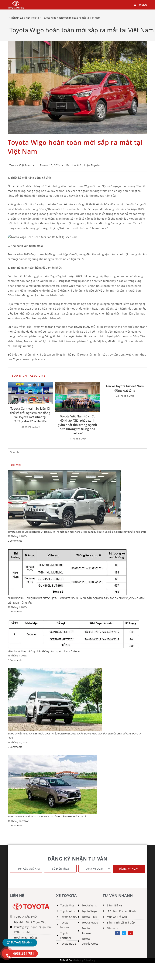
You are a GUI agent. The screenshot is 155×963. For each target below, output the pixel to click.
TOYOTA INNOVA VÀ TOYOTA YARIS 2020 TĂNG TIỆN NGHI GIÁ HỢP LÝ (47, 816)
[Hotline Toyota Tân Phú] (6, 953)
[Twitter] (124, 933)
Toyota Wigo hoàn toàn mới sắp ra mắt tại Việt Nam (71, 17)
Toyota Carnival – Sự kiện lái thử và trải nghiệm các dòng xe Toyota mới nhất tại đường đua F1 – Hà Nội (30, 414)
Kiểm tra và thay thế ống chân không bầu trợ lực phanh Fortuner (44, 651)
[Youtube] (130, 933)
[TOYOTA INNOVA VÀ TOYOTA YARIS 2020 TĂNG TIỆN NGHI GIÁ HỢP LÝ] (52, 784)
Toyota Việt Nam (20, 165)
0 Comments (15, 540)
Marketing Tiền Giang (84, 960)
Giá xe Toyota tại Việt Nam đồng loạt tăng (125, 388)
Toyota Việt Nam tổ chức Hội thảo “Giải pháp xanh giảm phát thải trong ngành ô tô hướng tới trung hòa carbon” (77, 424)
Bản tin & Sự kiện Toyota (83, 165)
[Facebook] (117, 933)
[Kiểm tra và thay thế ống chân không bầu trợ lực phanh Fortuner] (74, 634)
